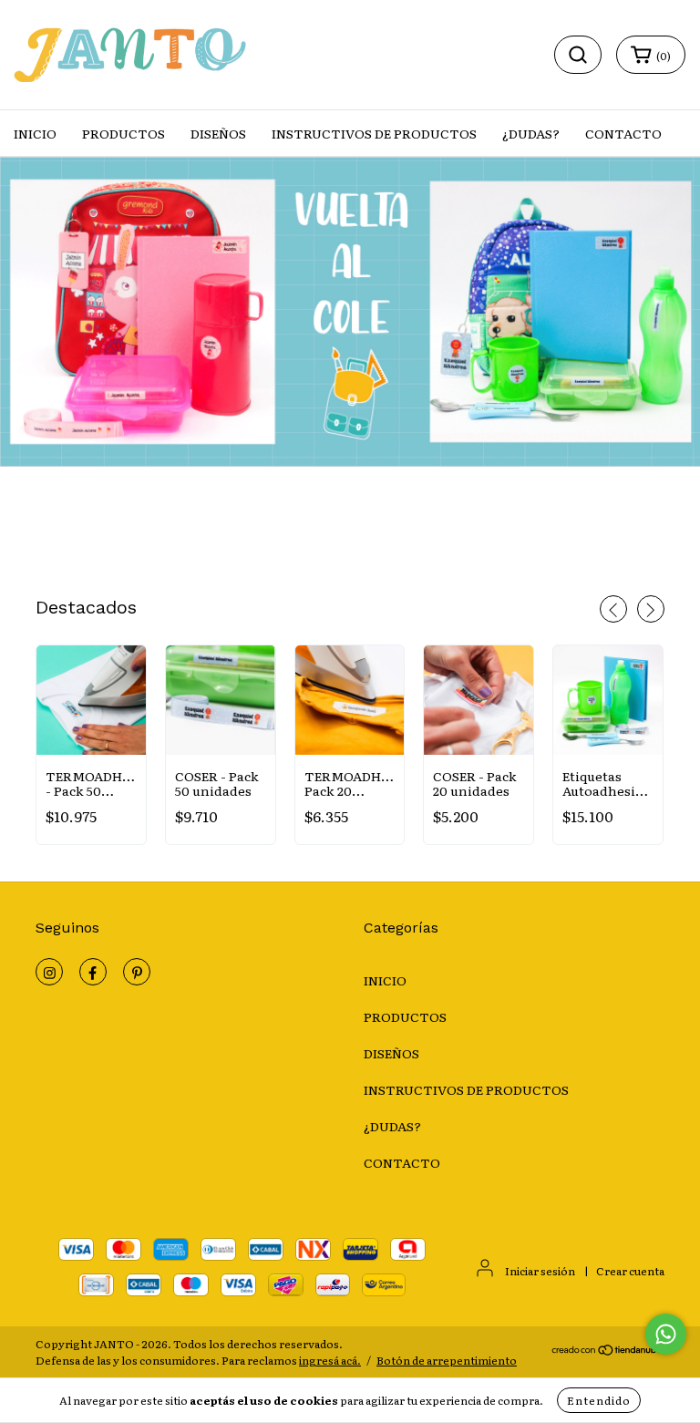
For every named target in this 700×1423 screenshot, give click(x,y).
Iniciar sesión (540, 1271)
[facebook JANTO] (93, 971)
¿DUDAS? (531, 133)
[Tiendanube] (607, 1352)
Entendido (599, 1400)
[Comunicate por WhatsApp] (665, 1334)
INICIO (35, 133)
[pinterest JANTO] (136, 971)
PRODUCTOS (123, 133)
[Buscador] (578, 55)
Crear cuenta (630, 1271)
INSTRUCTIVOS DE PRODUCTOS (374, 133)
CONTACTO (623, 133)
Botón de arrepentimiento (446, 1360)
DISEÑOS (218, 133)
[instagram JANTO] (49, 971)
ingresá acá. (330, 1360)
